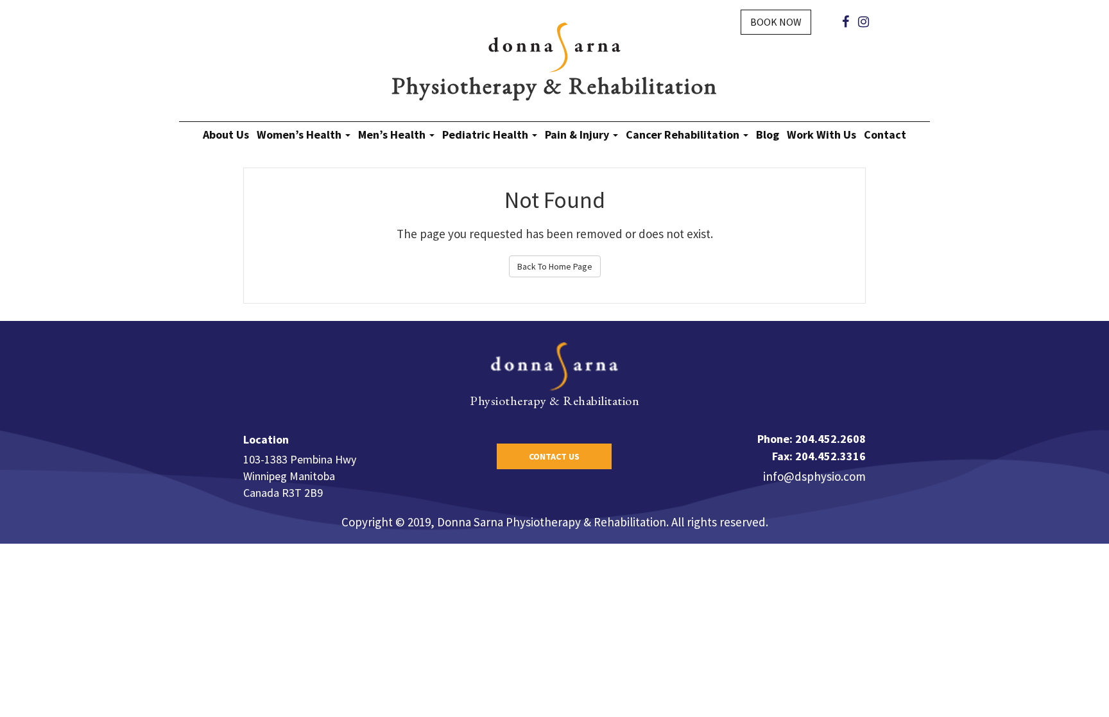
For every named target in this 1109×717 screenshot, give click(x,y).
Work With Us (821, 134)
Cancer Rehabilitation (684, 134)
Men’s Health (393, 134)
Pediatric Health (486, 134)
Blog (767, 134)
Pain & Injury (578, 134)
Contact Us (554, 456)
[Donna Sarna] (554, 46)
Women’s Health (300, 134)
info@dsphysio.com (814, 476)
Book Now (776, 21)
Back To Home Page (554, 266)
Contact (885, 134)
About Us (226, 134)
